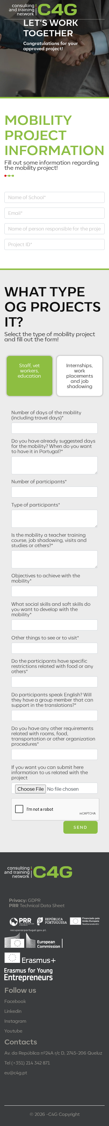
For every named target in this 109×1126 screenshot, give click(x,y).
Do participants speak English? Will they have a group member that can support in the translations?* (52, 700)
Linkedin (13, 1011)
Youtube (13, 1030)
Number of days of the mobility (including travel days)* (46, 415)
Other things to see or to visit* (45, 637)
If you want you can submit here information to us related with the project (49, 772)
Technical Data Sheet (37, 905)
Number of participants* (39, 481)
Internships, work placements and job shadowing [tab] (79, 376)
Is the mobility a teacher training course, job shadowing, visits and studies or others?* (49, 540)
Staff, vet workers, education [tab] (29, 371)
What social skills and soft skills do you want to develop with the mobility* (50, 609)
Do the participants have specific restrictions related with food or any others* (52, 666)
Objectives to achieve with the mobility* (45, 578)
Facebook (15, 1001)
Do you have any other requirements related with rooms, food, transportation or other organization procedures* (53, 736)
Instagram (15, 1021)
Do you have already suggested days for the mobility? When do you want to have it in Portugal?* (53, 446)
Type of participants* (35, 504)
